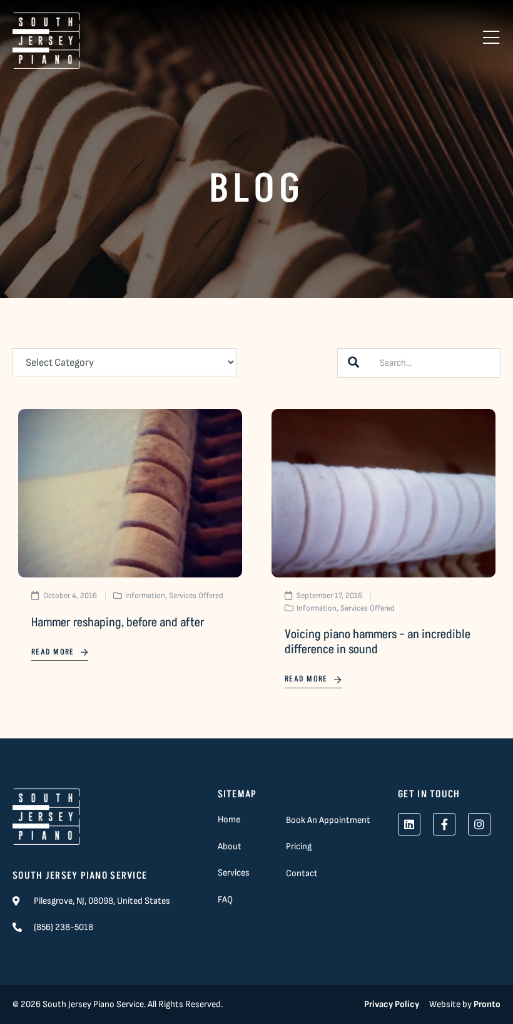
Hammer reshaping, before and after (118, 622)
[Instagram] (479, 824)
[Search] (353, 363)
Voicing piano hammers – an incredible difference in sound (377, 642)
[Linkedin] (409, 824)
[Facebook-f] (444, 824)
